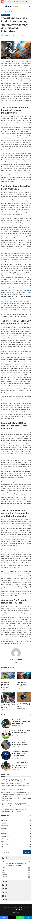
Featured (4, 828)
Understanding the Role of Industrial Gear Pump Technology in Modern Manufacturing (20, 754)
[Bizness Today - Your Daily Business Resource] (11, 6)
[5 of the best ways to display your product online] (24, 697)
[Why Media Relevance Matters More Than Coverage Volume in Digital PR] (6, 723)
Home (4, 11)
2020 (4, 899)
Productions (10, 11)
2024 (4, 885)
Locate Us (16, 912)
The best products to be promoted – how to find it (8, 706)
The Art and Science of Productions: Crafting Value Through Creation (23, 683)
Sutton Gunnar (6, 35)
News (3, 841)
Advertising (5, 820)
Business (4, 823)
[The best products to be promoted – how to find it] (8, 697)
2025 (4, 881)
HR (3, 831)
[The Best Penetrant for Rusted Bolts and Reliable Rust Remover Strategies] (6, 745)
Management (6, 836)
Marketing (5, 839)
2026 (4, 858)
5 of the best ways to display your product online (23, 704)
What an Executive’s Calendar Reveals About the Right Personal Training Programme (21, 732)
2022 (4, 892)
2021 (4, 896)
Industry (4, 833)
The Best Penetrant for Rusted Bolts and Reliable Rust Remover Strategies (20, 742)
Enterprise (5, 825)
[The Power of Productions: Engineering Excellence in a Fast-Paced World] (8, 675)
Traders (4, 847)
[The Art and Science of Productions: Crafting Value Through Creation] (24, 675)
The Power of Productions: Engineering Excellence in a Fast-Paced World (7, 684)
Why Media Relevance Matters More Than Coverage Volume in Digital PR (21, 721)
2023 (4, 888)
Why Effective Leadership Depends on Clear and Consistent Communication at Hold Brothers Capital (20, 764)
